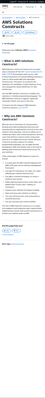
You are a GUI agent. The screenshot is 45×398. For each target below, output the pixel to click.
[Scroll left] (12, 6)
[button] (8, 44)
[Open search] (41, 7)
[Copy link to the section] (2, 61)
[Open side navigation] (3, 12)
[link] (34, 17)
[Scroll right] (35, 6)
